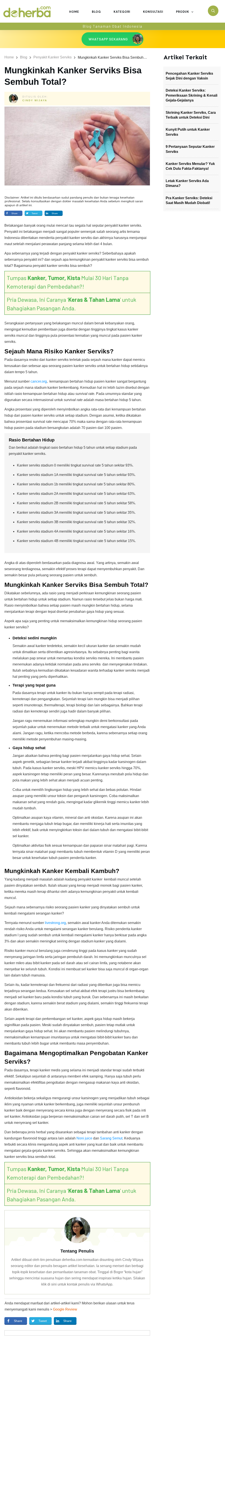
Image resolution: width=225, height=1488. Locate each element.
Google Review (65, 1309)
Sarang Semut (111, 1138)
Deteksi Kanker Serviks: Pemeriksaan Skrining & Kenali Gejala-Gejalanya (191, 95)
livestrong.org (55, 923)
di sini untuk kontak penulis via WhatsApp (79, 1284)
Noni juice (84, 1138)
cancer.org (39, 381)
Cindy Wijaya (34, 100)
